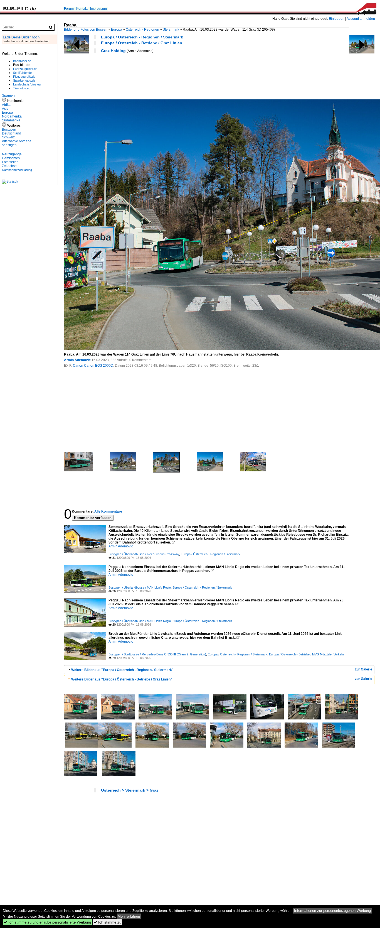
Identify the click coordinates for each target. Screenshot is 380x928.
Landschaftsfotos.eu (27, 84)
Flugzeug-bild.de (24, 76)
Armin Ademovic (77, 360)
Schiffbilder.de (22, 72)
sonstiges (9, 145)
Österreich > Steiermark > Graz (129, 790)
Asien (6, 109)
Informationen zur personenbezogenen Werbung (332, 911)
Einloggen (336, 19)
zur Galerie (363, 669)
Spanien (8, 95)
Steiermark (171, 29)
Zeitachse (9, 166)
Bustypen (9, 129)
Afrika (6, 105)
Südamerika (11, 120)
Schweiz (8, 137)
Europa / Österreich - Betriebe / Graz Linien (141, 43)
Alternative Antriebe (16, 141)
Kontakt (82, 9)
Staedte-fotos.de (24, 80)
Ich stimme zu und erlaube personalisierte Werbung (47, 922)
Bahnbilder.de (22, 61)
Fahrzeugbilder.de (25, 68)
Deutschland (11, 133)
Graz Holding (113, 50)
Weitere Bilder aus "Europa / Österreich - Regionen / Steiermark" (122, 670)
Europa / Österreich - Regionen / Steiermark (142, 37)
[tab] (219, 669)
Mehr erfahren (129, 916)
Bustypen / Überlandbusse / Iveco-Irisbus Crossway (143, 554)
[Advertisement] (165, 75)
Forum (69, 9)
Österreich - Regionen (142, 29)
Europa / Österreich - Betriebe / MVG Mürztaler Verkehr (306, 654)
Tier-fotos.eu (21, 88)
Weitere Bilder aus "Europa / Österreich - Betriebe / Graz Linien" (121, 679)
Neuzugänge (12, 154)
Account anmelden (361, 19)
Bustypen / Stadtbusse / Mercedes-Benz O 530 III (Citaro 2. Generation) (157, 654)
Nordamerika (12, 116)
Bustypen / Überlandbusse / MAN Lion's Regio (139, 587)
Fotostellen (10, 162)
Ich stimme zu (107, 922)
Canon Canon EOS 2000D (93, 366)
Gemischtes (11, 158)
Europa (116, 29)
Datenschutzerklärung (17, 170)
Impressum (98, 9)
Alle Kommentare (108, 511)
